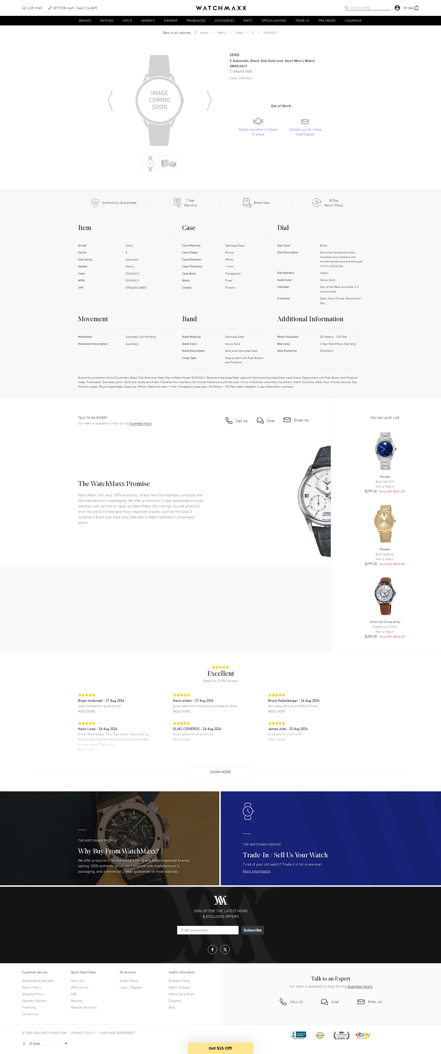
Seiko (239, 32)
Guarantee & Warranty (38, 980)
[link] (258, 127)
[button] (411, 8)
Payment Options (34, 1000)
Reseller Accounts (84, 1007)
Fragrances (196, 20)
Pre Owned (327, 20)
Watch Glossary (180, 987)
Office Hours (79, 987)
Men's (127, 20)
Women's (148, 20)
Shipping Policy (33, 993)
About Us (77, 980)
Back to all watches (177, 32)
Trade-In (302, 20)
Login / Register (131, 987)
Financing (29, 1007)
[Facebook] (212, 949)
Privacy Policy (83, 1032)
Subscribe (253, 930)
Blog (172, 1007)
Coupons (175, 1000)
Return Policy (31, 987)
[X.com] (225, 949)
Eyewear (170, 20)
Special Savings (274, 20)
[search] (346, 7)
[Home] (221, 8)
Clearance (353, 20)
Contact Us (30, 1013)
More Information (257, 871)
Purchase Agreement (117, 1032)
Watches (107, 20)
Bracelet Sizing (179, 980)
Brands (85, 20)
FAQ (73, 993)
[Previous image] (110, 100)
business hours (141, 423)
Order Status (129, 980)
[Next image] (209, 100)
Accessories (224, 20)
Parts (247, 20)
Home (204, 32)
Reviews (76, 1000)
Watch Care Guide (181, 993)
